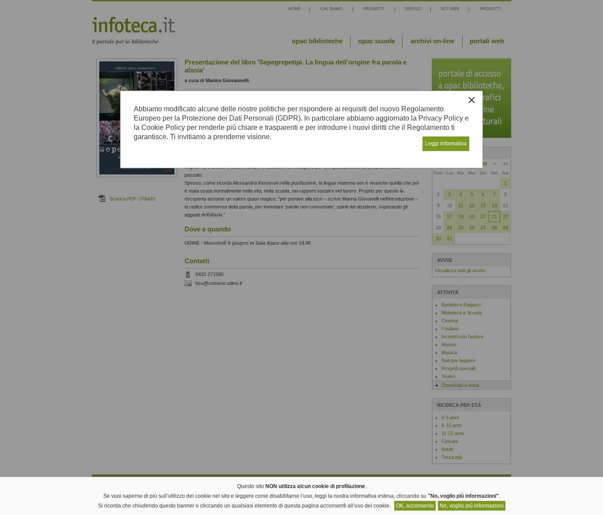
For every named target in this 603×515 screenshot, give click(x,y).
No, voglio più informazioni (472, 506)
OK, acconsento (415, 506)
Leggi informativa (446, 143)
